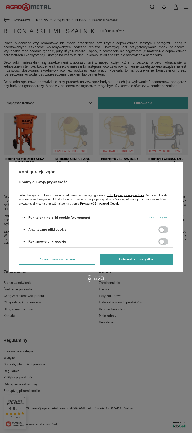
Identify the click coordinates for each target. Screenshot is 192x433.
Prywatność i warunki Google (99, 203)
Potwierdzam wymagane (57, 259)
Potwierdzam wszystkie (136, 259)
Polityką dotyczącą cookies (125, 195)
